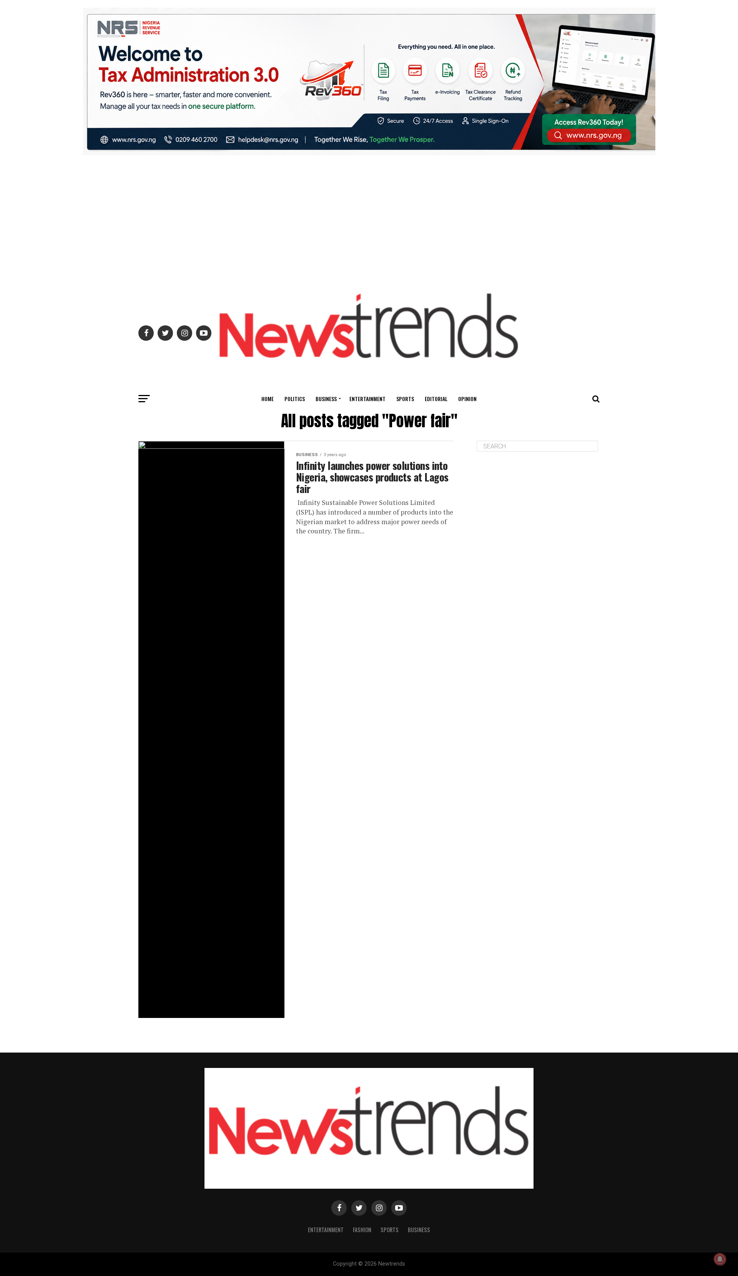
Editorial (436, 399)
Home (267, 399)
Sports (405, 399)
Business (326, 399)
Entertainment (367, 399)
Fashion (362, 1230)
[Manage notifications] (720, 1259)
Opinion (467, 399)
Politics (294, 399)
